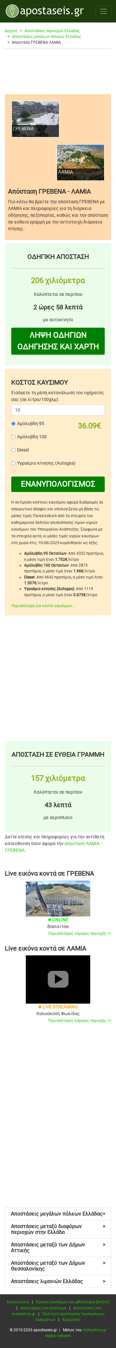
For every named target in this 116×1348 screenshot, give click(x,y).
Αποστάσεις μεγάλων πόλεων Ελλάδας (46, 36)
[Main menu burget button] (103, 11)
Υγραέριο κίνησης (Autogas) (46, 463)
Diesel (23, 449)
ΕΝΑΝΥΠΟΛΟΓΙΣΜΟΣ (58, 483)
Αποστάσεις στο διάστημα (43, 1308)
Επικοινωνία (18, 1302)
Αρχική (11, 31)
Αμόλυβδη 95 (30, 423)
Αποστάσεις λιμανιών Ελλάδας (58, 1281)
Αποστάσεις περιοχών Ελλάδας (52, 31)
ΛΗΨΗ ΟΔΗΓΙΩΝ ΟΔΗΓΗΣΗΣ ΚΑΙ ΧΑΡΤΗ (58, 341)
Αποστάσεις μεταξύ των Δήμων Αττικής (58, 1247)
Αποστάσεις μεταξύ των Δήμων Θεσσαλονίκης (58, 1266)
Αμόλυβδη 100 (32, 436)
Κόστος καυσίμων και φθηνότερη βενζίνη (73, 1302)
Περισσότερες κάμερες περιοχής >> (79, 933)
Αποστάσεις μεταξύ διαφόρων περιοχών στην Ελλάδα (58, 1229)
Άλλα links (71, 1319)
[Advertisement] (58, 71)
